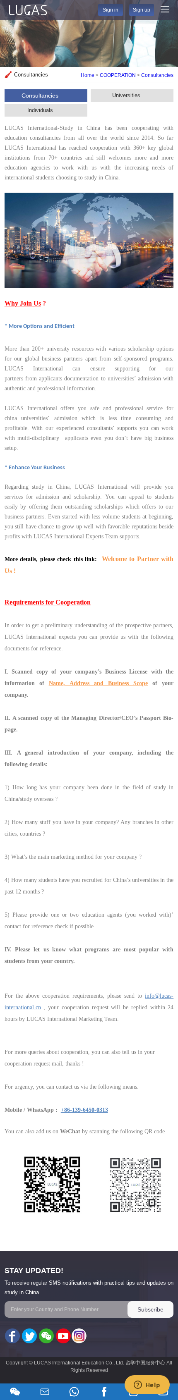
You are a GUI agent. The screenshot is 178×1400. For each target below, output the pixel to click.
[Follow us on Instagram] (79, 1336)
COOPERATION (118, 75)
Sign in (110, 10)
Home (87, 75)
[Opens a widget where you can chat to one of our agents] (147, 1385)
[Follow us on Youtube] (62, 1336)
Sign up (141, 10)
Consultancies (157, 75)
